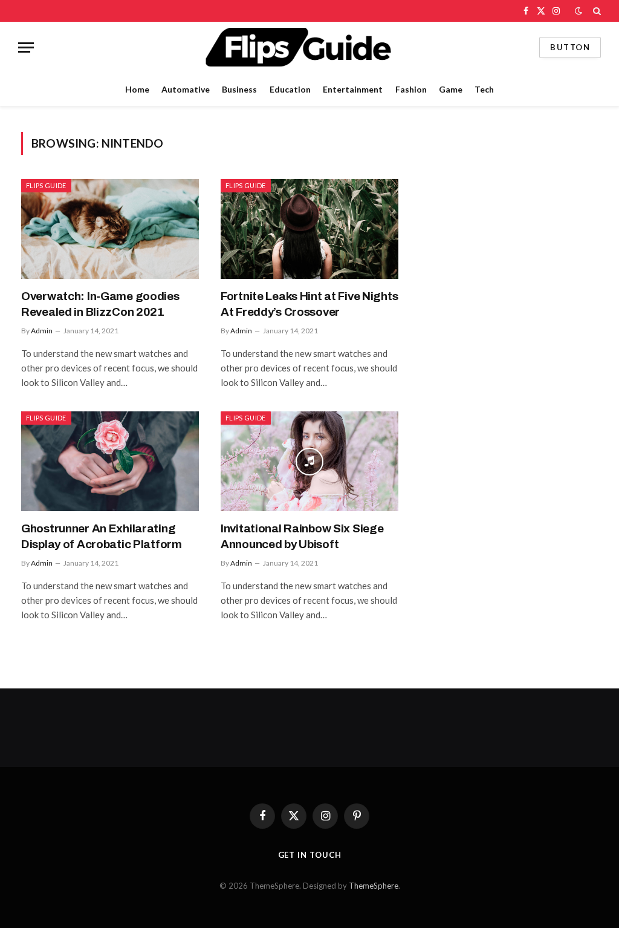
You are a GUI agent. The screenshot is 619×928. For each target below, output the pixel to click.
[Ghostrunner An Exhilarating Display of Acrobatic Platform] (110, 461)
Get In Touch (310, 855)
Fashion (411, 89)
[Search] (596, 11)
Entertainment (353, 89)
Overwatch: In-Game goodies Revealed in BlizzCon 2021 (100, 304)
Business (239, 89)
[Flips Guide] (309, 47)
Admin (42, 330)
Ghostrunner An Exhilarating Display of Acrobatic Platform (101, 536)
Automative (185, 89)
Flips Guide (46, 185)
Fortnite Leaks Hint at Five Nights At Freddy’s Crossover (309, 304)
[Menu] (26, 47)
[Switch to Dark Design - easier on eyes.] (578, 11)
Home (137, 89)
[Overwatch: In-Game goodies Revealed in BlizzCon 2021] (110, 229)
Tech (484, 89)
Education (290, 89)
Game (450, 89)
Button (570, 47)
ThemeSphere (373, 885)
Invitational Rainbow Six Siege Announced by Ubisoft (302, 536)
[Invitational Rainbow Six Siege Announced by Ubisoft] (309, 461)
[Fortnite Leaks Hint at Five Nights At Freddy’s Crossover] (309, 229)
